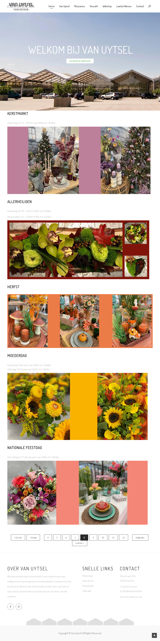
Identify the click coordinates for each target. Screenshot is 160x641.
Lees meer (80, 114)
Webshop (107, 6)
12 (124, 537)
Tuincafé (94, 6)
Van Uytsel (64, 6)
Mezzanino (79, 6)
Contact (140, 6)
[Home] (20, 6)
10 (104, 537)
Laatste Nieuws (124, 6)
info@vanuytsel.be (132, 591)
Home (52, 6)
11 (114, 537)
